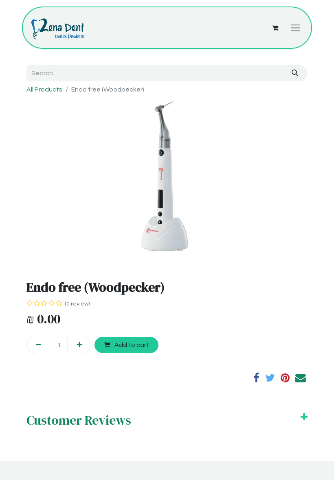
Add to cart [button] (131, 345)
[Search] (295, 73)
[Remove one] (38, 345)
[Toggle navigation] (295, 27)
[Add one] (79, 345)
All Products (44, 89)
